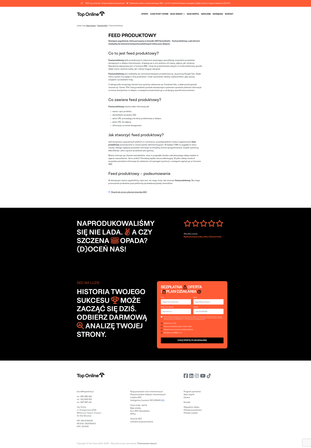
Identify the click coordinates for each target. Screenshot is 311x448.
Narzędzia (218, 14)
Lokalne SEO (135, 397)
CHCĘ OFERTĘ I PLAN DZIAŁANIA (192, 340)
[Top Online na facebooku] (186, 376)
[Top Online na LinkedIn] (191, 376)
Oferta (144, 14)
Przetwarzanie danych (147, 443)
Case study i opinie (138, 405)
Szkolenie (206, 14)
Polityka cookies (191, 413)
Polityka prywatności (193, 410)
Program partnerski (192, 392)
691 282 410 (86, 396)
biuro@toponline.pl (85, 392)
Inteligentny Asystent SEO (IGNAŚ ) (147, 400)
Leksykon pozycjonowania (141, 422)
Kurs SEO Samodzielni (140, 411)
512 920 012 (86, 399)
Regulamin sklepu (191, 407)
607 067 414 (86, 402)
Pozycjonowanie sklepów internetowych (148, 394)
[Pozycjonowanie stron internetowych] (91, 14)
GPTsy (133, 414)
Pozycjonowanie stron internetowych (146, 392)
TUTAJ (198, 3)
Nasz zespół (193, 14)
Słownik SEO (102, 26)
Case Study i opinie (159, 14)
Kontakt (229, 14)
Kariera (187, 397)
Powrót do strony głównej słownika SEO (129, 192)
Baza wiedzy (176, 14)
